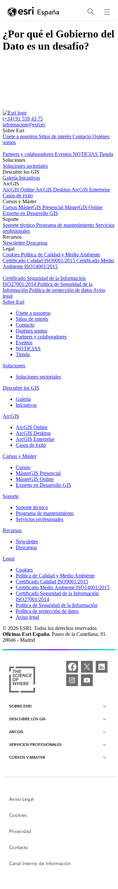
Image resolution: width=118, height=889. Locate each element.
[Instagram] (72, 680)
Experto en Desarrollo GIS (30, 213)
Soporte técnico (19, 225)
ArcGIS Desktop (53, 189)
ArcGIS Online (19, 189)
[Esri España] (33, 12)
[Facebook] (72, 667)
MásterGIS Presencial (41, 207)
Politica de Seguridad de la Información (56, 605)
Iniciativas (29, 178)
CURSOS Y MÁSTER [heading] (27, 757)
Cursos (10, 207)
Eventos (64, 154)
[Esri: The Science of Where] (22, 680)
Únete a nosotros (21, 136)
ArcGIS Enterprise (90, 189)
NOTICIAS (86, 154)
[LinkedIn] (102, 667)
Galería (11, 178)
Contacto (82, 136)
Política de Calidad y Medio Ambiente (60, 254)
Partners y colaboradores (29, 154)
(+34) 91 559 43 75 (23, 118)
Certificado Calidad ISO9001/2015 (39, 260)
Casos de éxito (18, 195)
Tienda (106, 154)
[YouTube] (87, 680)
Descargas (37, 243)
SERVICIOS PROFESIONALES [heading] (35, 744)
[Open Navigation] (107, 12)
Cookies (12, 254)
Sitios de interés (55, 136)
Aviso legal (27, 617)
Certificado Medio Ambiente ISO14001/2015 (62, 587)
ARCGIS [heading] (16, 731)
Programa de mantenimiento (65, 225)
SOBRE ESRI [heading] (20, 706)
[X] (87, 667)
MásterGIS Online (84, 207)
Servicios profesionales (39, 519)
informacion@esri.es (24, 124)
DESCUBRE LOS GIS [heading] (27, 718)
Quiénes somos (31, 331)
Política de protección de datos (61, 290)
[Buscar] (90, 12)
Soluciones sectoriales (25, 166)
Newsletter (14, 243)
